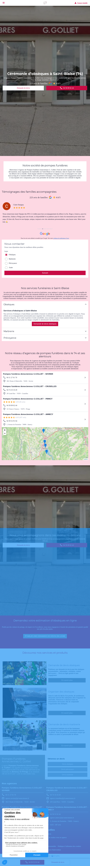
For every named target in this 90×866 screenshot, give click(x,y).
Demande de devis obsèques (45, 324)
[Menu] (4, 3)
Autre (11, 267)
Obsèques (12, 255)
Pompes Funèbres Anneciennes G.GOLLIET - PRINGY (27, 399)
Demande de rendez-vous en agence (54, 837)
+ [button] (4, 430)
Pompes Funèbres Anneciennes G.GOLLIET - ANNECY (28, 414)
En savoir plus (67, 680)
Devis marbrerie (67, 775)
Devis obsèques (67, 764)
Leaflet (86, 459)
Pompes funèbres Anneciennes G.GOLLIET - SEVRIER (28, 374)
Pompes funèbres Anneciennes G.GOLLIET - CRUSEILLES (30, 386)
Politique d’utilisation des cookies (69, 846)
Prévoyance (13, 263)
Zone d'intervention (54, 850)
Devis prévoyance (67, 769)
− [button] (4, 433)
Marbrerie (12, 259)
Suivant (45, 273)
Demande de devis (57, 862)
